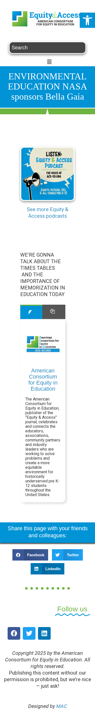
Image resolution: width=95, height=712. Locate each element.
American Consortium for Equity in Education (43, 379)
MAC (61, 706)
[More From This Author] (54, 312)
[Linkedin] (44, 633)
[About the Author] (31, 312)
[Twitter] (29, 633)
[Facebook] (14, 633)
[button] (87, 20)
